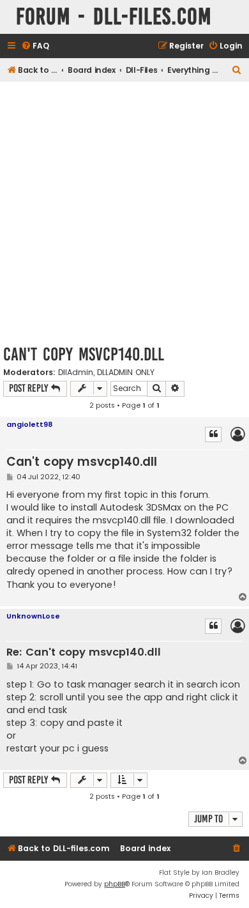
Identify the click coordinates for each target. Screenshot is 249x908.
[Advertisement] (124, 212)
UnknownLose (33, 616)
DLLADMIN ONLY (126, 372)
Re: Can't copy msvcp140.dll (83, 652)
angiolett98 (29, 424)
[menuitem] (35, 46)
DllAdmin (75, 372)
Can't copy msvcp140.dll (83, 354)
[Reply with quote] (213, 434)
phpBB (114, 884)
